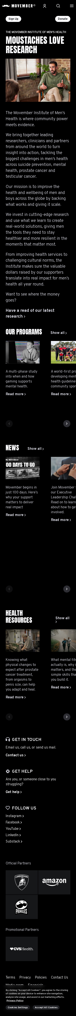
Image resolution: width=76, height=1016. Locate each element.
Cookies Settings (18, 1007)
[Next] (66, 423)
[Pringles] (22, 907)
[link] (59, 333)
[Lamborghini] (22, 882)
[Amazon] (54, 882)
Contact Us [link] (59, 977)
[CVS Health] (22, 949)
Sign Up (13, 19)
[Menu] (72, 6)
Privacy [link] (25, 977)
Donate (63, 19)
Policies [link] (41, 977)
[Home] (18, 5)
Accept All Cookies (46, 1007)
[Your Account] (44, 6)
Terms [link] (10, 977)
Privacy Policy (15, 1000)
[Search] (58, 6)
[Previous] (9, 423)
